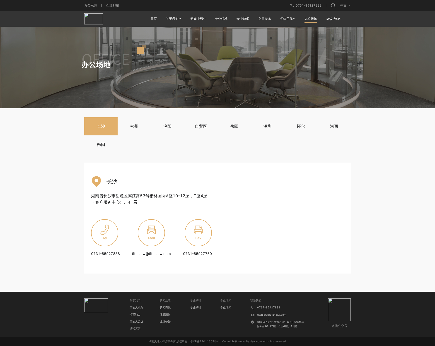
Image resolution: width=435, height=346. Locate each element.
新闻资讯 (165, 307)
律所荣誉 (165, 314)
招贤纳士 (135, 314)
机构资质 (135, 328)
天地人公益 (136, 321)
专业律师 (225, 307)
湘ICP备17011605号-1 (205, 341)
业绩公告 (165, 321)
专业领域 (195, 307)
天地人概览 (136, 307)
